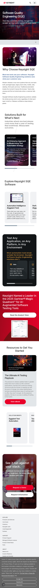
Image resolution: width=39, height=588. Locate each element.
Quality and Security (8, 556)
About (5, 549)
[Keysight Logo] (9, 3)
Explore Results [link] (12, 161)
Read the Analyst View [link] (19, 315)
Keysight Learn (6, 526)
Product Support (7, 538)
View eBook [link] (15, 402)
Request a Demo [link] (19, 488)
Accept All (19, 579)
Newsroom (5, 551)
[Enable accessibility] (3, 584)
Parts (4, 545)
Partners (5, 531)
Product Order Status (8, 542)
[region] (20, 141)
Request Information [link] (19, 495)
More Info (19, 585)
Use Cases (5, 522)
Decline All (19, 582)
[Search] (30, 3)
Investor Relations (7, 554)
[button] (19, 42)
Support (5, 535)
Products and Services (8, 519)
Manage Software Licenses (10, 540)
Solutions (5, 524)
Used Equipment (7, 529)
